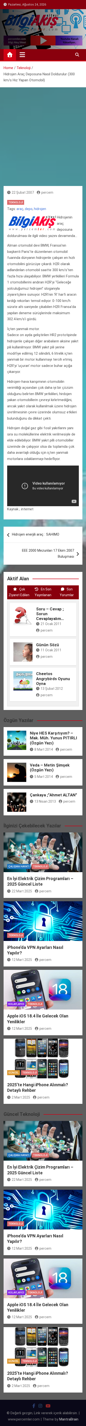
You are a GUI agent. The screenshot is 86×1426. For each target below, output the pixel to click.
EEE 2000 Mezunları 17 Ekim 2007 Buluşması (48, 553)
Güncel (13, 1072)
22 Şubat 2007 (23, 192)
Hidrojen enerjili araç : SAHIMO (35, 534)
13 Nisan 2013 (45, 801)
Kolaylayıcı (16, 1004)
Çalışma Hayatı (18, 866)
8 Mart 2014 (43, 749)
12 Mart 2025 (22, 960)
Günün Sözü (47, 644)
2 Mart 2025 (21, 1097)
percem (47, 192)
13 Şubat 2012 (52, 689)
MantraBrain (68, 1419)
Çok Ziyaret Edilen (19, 592)
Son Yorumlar (67, 592)
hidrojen (40, 209)
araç (19, 209)
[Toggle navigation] (22, 54)
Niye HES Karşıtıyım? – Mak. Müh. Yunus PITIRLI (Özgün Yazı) (53, 738)
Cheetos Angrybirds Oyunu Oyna (53, 678)
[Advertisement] (43, 133)
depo (28, 209)
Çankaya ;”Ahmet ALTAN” (53, 795)
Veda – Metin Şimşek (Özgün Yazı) (50, 767)
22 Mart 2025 (22, 891)
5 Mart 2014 (43, 777)
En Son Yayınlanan (43, 592)
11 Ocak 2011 (51, 650)
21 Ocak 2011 (51, 624)
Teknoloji (15, 202)
